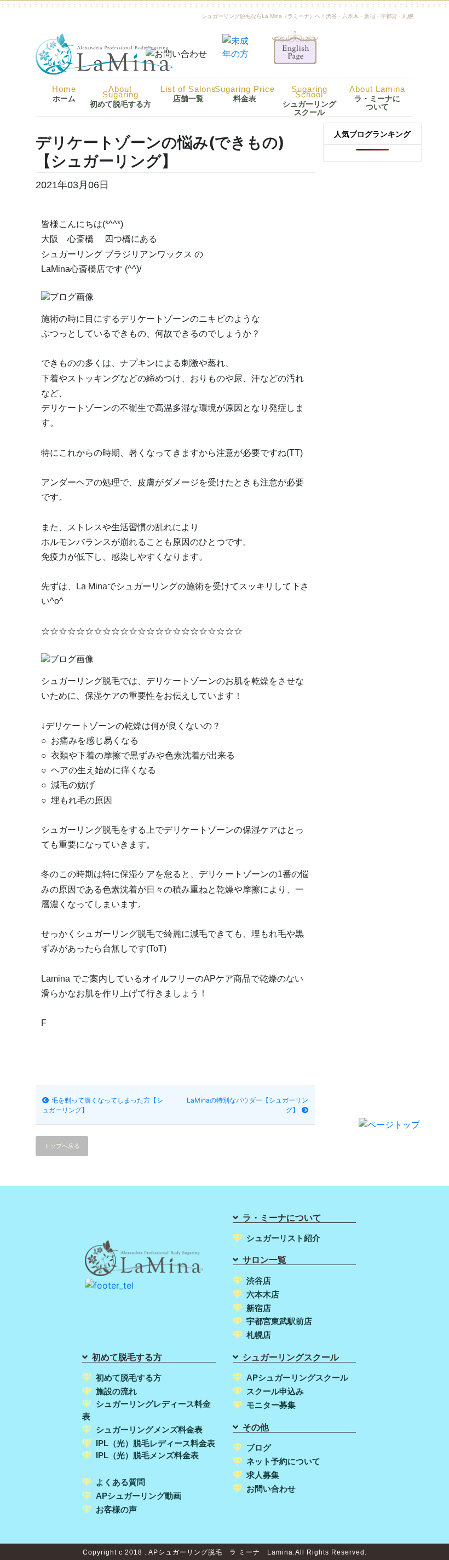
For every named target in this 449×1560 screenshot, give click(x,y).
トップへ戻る (62, 1146)
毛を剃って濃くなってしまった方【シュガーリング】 (102, 1105)
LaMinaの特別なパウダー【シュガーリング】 (247, 1105)
